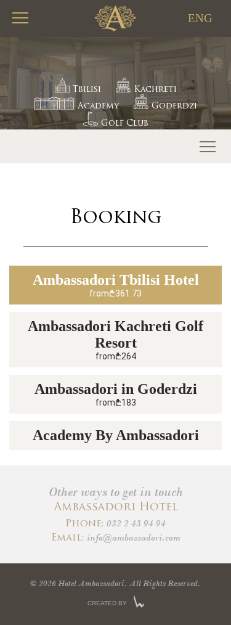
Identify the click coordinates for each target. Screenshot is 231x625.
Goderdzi (174, 106)
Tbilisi (87, 90)
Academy (98, 106)
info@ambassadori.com (133, 537)
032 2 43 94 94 (136, 523)
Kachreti (155, 90)
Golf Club (124, 124)
